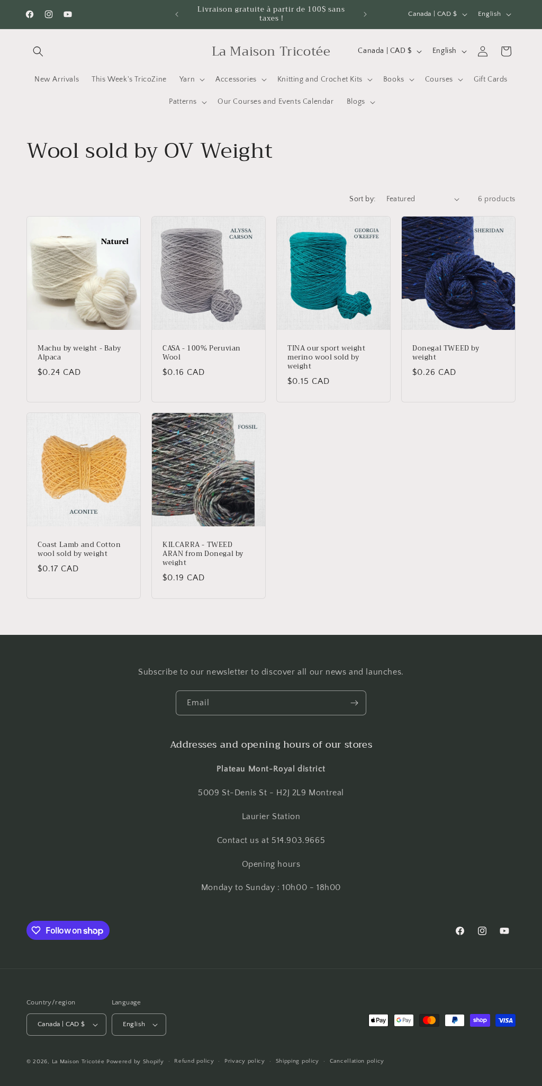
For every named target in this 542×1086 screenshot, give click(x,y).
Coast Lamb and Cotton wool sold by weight (79, 550)
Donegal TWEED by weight (446, 353)
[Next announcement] (365, 14)
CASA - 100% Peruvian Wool (201, 353)
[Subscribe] (354, 702)
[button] (38, 51)
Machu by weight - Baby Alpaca (79, 353)
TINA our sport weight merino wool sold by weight (326, 357)
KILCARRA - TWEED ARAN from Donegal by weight (202, 554)
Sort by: (362, 199)
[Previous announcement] (176, 14)
